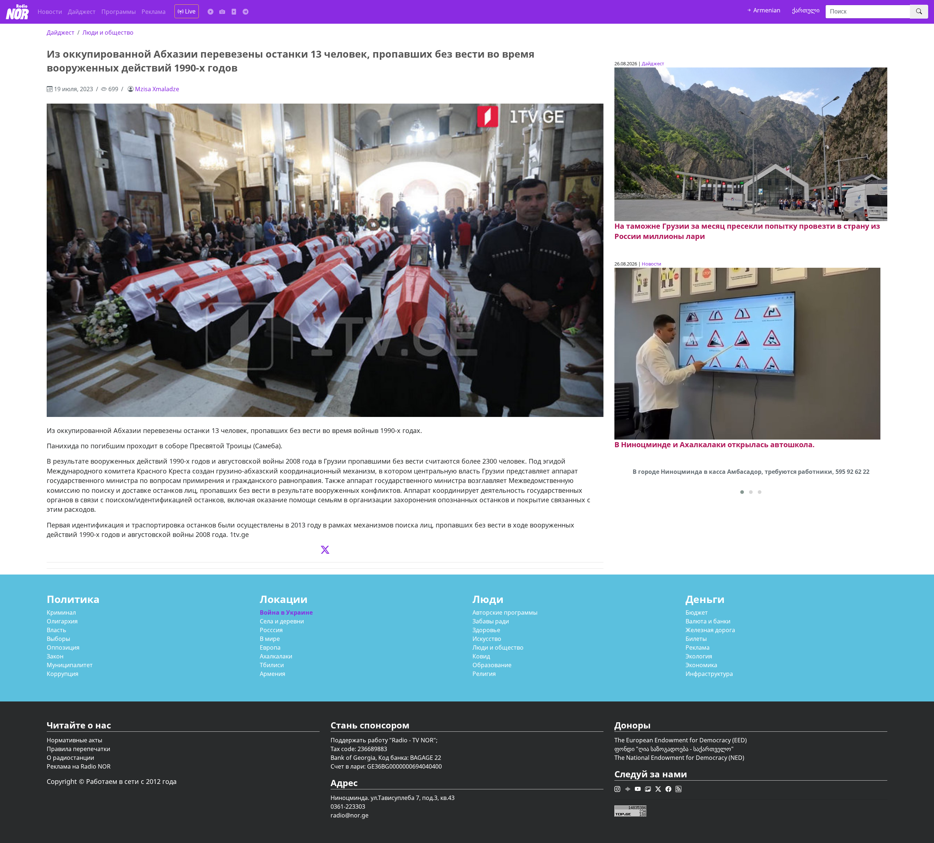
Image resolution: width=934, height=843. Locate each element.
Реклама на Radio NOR (79, 766)
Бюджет (697, 612)
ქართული (805, 10)
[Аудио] (210, 11)
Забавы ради (490, 621)
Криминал (61, 612)
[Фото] (222, 11)
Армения (272, 674)
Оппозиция (63, 647)
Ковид (481, 656)
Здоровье (486, 630)
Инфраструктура (709, 674)
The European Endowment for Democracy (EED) (680, 740)
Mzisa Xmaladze (157, 89)
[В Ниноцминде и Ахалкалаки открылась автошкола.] (747, 353)
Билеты (696, 639)
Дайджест (82, 12)
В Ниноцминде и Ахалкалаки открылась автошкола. (714, 444)
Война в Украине (286, 612)
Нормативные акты (74, 740)
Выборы (58, 639)
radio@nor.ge (349, 815)
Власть (56, 630)
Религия (484, 674)
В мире (270, 639)
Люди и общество (108, 32)
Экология (699, 656)
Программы (118, 12)
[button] (742, 492)
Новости (50, 12)
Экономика (701, 665)
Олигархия (62, 621)
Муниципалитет (70, 665)
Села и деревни (282, 621)
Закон (55, 656)
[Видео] (234, 11)
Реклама (154, 12)
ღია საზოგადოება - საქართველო (684, 749)
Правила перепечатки (78, 749)
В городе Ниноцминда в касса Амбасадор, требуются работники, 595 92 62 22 (751, 472)
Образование (492, 665)
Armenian (766, 10)
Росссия (271, 630)
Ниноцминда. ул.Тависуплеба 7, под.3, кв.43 (393, 798)
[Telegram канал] (245, 11)
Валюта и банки (708, 621)
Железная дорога (710, 630)
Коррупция (62, 674)
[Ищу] (919, 12)
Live (190, 11)
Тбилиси (272, 665)
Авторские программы (504, 612)
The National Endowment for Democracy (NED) (679, 758)
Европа (270, 647)
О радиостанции (70, 758)
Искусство (486, 639)
